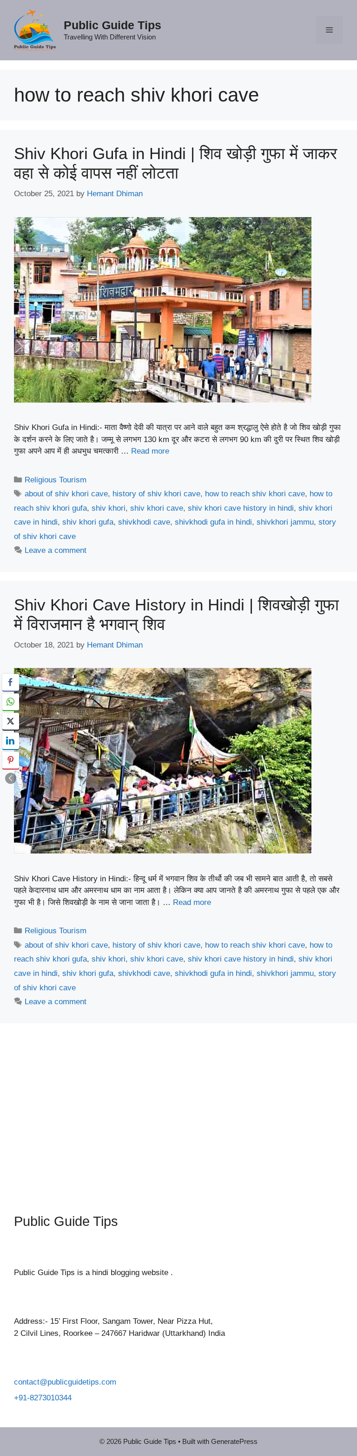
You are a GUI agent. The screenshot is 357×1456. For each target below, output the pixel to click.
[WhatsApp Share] (10, 701)
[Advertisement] (178, 1111)
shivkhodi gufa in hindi (213, 522)
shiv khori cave (156, 508)
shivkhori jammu (285, 522)
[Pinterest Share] (10, 760)
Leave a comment (55, 550)
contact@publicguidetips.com (65, 1382)
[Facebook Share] (10, 682)
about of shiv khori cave (66, 493)
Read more (150, 451)
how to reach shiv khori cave (255, 493)
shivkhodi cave (144, 522)
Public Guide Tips (112, 25)
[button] (10, 778)
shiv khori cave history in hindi (241, 508)
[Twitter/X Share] (10, 721)
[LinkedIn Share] (10, 740)
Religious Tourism (55, 479)
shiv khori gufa (87, 522)
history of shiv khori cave (156, 493)
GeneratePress (234, 1441)
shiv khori (109, 508)
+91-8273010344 (43, 1397)
